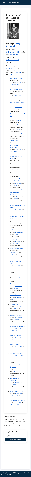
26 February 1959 (14, 185)
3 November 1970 (18, 358)
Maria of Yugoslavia (15, 344)
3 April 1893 (18, 210)
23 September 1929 (19, 221)
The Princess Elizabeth (16, 78)
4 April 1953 (15, 299)
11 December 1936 (12, 60)
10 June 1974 (15, 109)
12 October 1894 (18, 337)
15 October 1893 (18, 297)
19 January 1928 (18, 369)
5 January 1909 (18, 393)
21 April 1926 (18, 82)
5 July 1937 (12, 74)
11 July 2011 (15, 165)
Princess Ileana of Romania (17, 391)
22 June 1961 (15, 349)
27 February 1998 (16, 174)
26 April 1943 (15, 198)
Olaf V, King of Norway (16, 239)
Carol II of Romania (15, 295)
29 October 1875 (18, 286)
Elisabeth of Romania (15, 335)
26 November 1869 (19, 232)
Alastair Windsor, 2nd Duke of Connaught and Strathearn (17, 192)
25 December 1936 (14, 140)
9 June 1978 (14, 330)
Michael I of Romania (15, 315)
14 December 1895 (12, 52)
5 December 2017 (16, 319)
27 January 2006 (15, 308)
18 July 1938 (15, 288)
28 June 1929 (17, 382)
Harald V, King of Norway (17, 248)
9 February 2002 (15, 98)
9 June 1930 (17, 265)
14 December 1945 (15, 212)
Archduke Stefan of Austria (17, 400)
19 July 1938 (15, 70)
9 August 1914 (18, 196)
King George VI (13, 44)
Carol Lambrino (14, 304)
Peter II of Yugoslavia (16, 353)
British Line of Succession (10, 2)
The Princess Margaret (16, 89)
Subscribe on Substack (15, 439)
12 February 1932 (18, 277)
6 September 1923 (19, 355)
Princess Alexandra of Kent (17, 134)
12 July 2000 (15, 371)
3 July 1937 (17, 72)
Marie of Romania (15, 284)
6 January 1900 (18, 346)
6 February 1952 (13, 54)
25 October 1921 (18, 317)
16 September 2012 (14, 268)
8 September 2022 (15, 84)
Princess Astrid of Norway (17, 275)
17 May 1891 (18, 183)
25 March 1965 (14, 151)
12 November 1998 (15, 405)
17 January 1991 (14, 243)
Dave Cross (9, 473)
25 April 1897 (18, 149)
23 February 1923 (19, 163)
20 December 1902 (19, 118)
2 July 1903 (17, 241)
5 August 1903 (18, 328)
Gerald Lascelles (14, 170)
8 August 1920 (18, 306)
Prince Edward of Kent (16, 125)
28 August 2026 (13, 254)
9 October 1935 (18, 129)
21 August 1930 (18, 95)
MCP (9, 475)
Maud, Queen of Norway (16, 230)
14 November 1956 (16, 339)
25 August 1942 (17, 120)
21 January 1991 (15, 395)
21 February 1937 (11, 68)
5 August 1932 (18, 402)
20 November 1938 (18, 234)
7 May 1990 (13, 384)
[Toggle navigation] (27, 2)
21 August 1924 (18, 172)
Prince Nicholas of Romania (17, 326)
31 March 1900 (18, 107)
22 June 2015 (17, 223)
